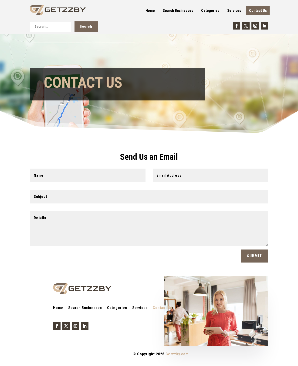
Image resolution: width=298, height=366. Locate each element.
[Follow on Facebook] (236, 26)
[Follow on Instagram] (255, 26)
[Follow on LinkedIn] (264, 26)
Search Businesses (178, 10)
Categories (210, 10)
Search (86, 26)
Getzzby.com (177, 354)
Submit (254, 256)
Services (234, 10)
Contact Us (258, 10)
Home (150, 10)
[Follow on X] (246, 26)
